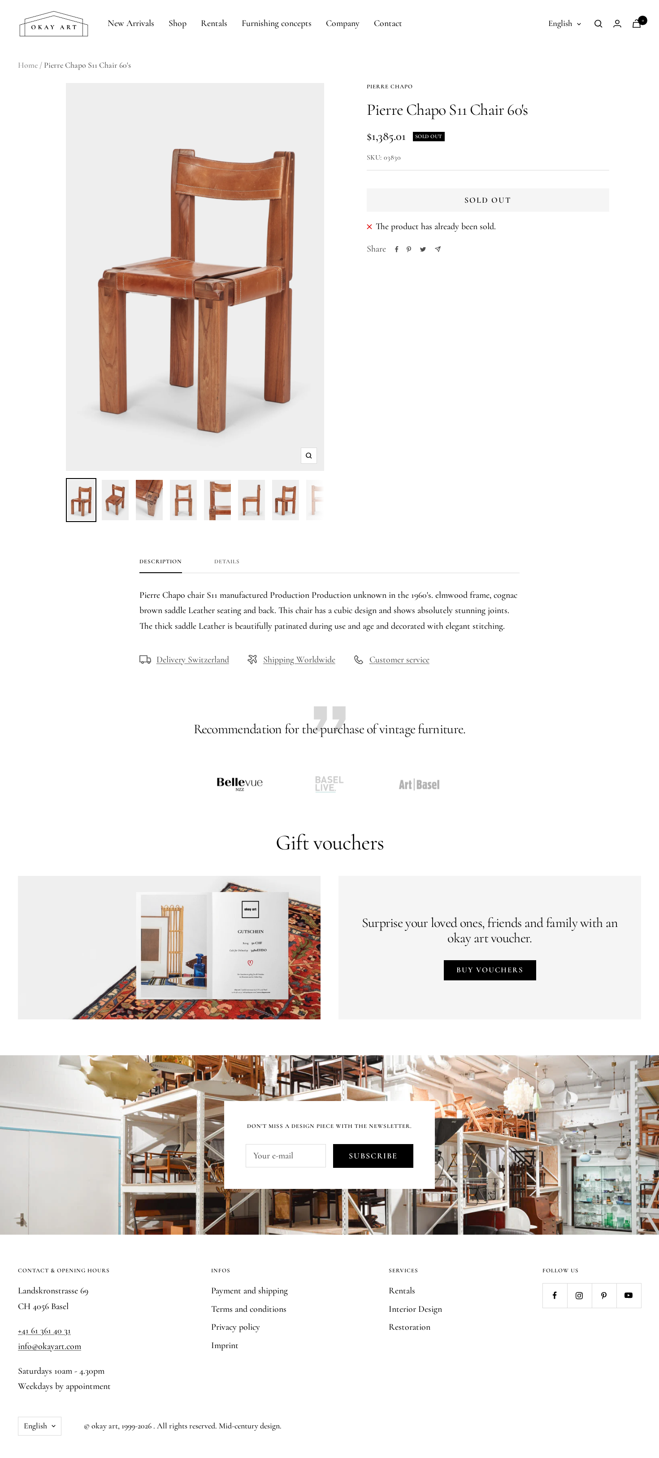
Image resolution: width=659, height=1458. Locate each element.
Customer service (399, 659)
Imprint (224, 1345)
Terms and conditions (248, 1309)
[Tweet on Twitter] (423, 249)
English (560, 23)
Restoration (409, 1327)
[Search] (598, 24)
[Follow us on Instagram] (579, 1295)
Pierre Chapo (390, 86)
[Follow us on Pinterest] (604, 1295)
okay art (104, 1426)
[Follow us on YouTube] (628, 1295)
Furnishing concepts (277, 23)
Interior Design (415, 1309)
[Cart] (636, 23)
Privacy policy (235, 1327)
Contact (388, 23)
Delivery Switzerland (192, 659)
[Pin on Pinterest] (409, 249)
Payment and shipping (249, 1290)
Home (28, 65)
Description (160, 561)
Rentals (214, 23)
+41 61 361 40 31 (44, 1330)
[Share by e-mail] (438, 249)
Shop (177, 23)
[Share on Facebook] (397, 249)
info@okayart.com (49, 1346)
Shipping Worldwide (299, 659)
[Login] (617, 23)
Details (227, 561)
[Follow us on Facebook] (554, 1295)
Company (343, 23)
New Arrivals (131, 23)
